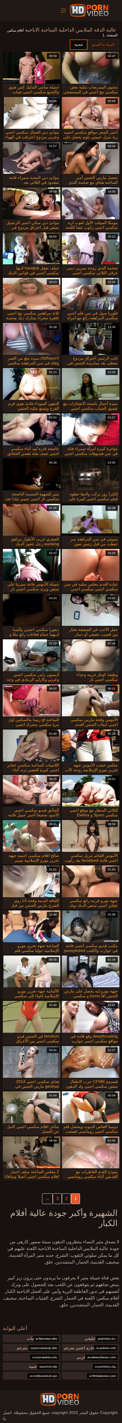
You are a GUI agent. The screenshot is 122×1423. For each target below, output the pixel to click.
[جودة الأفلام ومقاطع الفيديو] (59, 1399)
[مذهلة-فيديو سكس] (90, 10)
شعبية (78, 44)
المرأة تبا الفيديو (103, 44)
